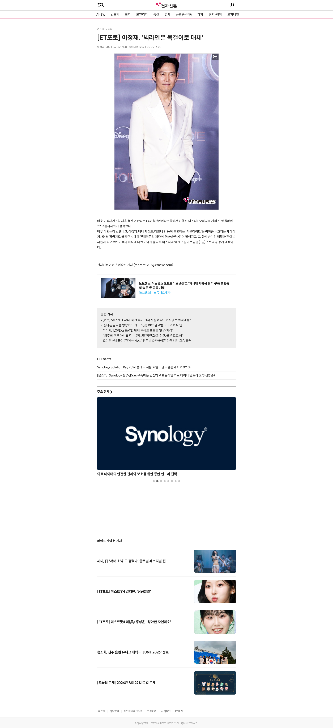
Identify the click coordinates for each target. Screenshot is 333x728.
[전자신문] (166, 5)
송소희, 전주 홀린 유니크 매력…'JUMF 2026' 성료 (133, 652)
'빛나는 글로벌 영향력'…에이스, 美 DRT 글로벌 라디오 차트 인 (142, 325)
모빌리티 (142, 14)
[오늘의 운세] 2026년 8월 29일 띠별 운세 (126, 683)
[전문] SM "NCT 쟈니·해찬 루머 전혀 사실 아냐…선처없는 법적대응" (147, 320)
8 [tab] (179, 481)
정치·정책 (215, 14)
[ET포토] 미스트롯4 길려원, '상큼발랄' (124, 592)
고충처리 (152, 711)
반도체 (115, 14)
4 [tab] (165, 481)
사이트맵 (166, 711)
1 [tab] (154, 481)
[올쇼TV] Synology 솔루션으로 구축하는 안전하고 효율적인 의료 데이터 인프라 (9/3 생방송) (156, 375)
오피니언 (233, 14)
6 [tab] (172, 481)
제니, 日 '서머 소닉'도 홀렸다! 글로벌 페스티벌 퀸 (131, 561)
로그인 (101, 711)
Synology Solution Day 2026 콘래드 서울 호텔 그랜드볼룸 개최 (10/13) (144, 367)
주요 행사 (104, 392)
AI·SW (100, 14)
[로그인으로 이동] (232, 4)
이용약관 (114, 711)
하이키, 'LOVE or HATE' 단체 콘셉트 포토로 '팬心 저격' (138, 330)
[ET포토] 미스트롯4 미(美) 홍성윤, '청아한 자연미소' (134, 622)
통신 (156, 14)
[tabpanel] (166, 437)
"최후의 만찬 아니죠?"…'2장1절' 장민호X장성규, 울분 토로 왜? (143, 336)
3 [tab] (161, 481)
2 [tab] (157, 481)
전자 (128, 14)
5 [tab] (168, 481)
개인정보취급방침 (133, 711)
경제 (167, 14)
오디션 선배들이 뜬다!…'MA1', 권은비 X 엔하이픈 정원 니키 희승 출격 (147, 341)
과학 (200, 14)
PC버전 (179, 711)
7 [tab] (176, 481)
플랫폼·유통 (184, 14)
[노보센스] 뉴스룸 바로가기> (155, 292)
